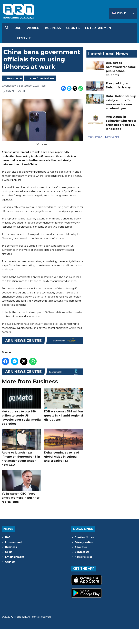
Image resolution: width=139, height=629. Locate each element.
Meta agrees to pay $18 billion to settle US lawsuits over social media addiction (21, 417)
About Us (81, 547)
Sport (8, 551)
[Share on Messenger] (69, 88)
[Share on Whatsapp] (80, 88)
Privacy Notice (84, 542)
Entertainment (99, 28)
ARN (13, 616)
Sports (73, 28)
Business (53, 28)
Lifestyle (23, 38)
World (33, 28)
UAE (18, 28)
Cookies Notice (84, 537)
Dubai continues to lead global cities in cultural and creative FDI (61, 456)
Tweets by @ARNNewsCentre (102, 136)
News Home (14, 78)
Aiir (24, 616)
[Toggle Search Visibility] (7, 28)
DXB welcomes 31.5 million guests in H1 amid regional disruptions (63, 415)
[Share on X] (75, 88)
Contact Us (82, 551)
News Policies (83, 556)
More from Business (41, 78)
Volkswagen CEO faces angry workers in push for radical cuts (20, 497)
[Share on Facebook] (63, 88)
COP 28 (10, 561)
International (13, 542)
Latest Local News (108, 53)
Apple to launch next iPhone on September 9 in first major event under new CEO (21, 458)
